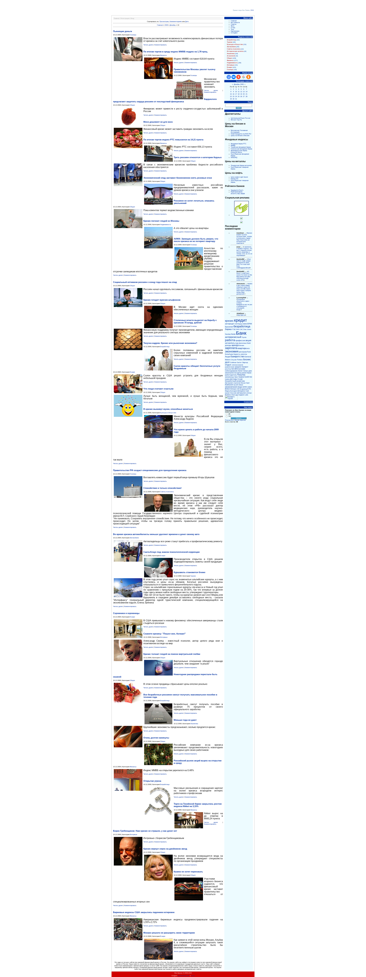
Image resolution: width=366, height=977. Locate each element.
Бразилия (229, 327)
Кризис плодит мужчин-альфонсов (161, 300)
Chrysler (234, 360)
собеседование (231, 371)
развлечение (229, 367)
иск (248, 348)
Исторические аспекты (235, 51)
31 (236, 99)
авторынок (241, 393)
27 (244, 96)
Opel (247, 383)
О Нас (233, 27)
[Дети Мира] (241, 218)
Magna (227, 391)
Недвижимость (165, 224)
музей (236, 385)
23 (233, 96)
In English (234, 33)
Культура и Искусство (168, 413)
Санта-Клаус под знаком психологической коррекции (171, 552)
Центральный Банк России (240, 118)
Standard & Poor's (237, 190)
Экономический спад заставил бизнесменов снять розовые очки (177, 178)
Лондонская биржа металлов (241, 165)
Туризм (193, 576)
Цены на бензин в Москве (240, 135)
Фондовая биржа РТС (238, 144)
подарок (241, 395)
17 (236, 94)
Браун (240, 324)
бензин (241, 345)
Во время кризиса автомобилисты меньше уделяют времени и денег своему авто (156, 534)
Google (240, 379)
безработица (241, 326)
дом (250, 371)
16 (233, 94)
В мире (132, 372)
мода (240, 387)
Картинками (235, 31)
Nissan (243, 383)
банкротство (237, 356)
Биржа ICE (234, 179)
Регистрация (125, 18)
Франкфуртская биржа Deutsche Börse (239, 151)
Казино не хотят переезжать (188, 871)
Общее (132, 105)
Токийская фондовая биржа (241, 147)
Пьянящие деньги (122, 31)
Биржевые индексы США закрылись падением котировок (144, 912)
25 (238, 96)
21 (246, 94)
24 (236, 96)
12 (241, 91)
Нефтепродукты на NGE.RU (241, 134)
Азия (249, 343)
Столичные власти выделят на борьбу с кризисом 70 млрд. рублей (195, 321)
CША (247, 391)
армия (244, 373)
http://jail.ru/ (241, 315)
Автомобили (134, 538)
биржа (228, 329)
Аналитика (194, 723)
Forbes (240, 360)
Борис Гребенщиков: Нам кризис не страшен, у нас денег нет (145, 831)
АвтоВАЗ (234, 369)
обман (240, 385)
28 (246, 96)
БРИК (249, 324)
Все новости (235, 22)
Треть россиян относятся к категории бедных (198, 157)
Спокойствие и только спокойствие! (162, 488)
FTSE (234, 329)
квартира (242, 348)
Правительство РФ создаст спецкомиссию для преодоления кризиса (149, 470)
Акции (227, 357)
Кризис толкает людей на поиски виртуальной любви (171, 654)
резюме (242, 369)
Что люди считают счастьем (158, 388)
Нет (229, 416)
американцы (229, 377)
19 (241, 94)
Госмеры (133, 35)
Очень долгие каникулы (156, 737)
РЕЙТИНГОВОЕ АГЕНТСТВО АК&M (238, 192)
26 (241, 96)
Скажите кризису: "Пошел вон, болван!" (164, 633)
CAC (241, 329)
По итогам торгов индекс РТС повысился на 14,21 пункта (173, 139)
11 (238, 91)
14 (246, 91)
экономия (231, 351)
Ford (249, 352)
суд (236, 343)
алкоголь (244, 354)
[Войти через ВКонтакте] (233, 77)
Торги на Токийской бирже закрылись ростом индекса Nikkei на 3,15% (198, 805)
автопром (243, 352)
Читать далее (148, 45)
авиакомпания (231, 387)
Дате (187, 21)
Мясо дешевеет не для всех (158, 122)
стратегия (236, 383)
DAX (237, 329)
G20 (236, 324)
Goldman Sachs (235, 362)
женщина (241, 391)
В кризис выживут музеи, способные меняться (168, 409)
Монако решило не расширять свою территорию (169, 932)
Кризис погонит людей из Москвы (161, 221)
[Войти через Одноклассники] (248, 77)
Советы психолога (167, 492)
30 (233, 99)
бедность (236, 354)
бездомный (244, 389)
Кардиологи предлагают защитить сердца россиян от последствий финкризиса (165, 100)
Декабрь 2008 (239, 84)
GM (238, 389)
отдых (228, 365)
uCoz (193, 975)
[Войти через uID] (229, 77)
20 (244, 94)
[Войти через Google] (243, 77)
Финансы (163, 55)
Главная (116, 18)
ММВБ (233, 145)
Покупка (241, 375)
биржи (249, 373)
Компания (229, 385)
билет (240, 371)
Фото (232, 26)
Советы (233, 24)
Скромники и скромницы (126, 613)
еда (236, 395)
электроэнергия (237, 365)
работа (230, 340)
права (227, 379)
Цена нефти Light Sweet (239, 177)
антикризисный (233, 337)
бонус (245, 371)
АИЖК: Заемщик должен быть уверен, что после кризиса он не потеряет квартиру (196, 240)
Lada (246, 395)
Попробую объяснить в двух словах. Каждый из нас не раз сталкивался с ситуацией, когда (244, 304)
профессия (240, 340)
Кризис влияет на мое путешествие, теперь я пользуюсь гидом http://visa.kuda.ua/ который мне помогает (244, 238)
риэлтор (228, 369)
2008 (166, 25)
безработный (230, 381)
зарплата (231, 348)
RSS (252, 10)
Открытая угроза (152, 781)
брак (236, 377)
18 (238, 94)
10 (236, 91)
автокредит (229, 324)
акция (248, 340)
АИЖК (244, 387)
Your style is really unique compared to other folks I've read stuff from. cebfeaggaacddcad (243, 263)
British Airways (230, 389)
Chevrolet (233, 393)
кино (245, 324)
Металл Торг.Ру (236, 120)
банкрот (245, 367)
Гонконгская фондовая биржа (241, 149)
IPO (249, 389)
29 (231, 99)
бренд (239, 373)
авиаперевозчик (231, 373)
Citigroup (245, 362)
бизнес (247, 359)
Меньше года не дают (185, 720)
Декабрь (173, 25)
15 (231, 94)
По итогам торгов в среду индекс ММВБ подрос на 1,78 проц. (175, 51)
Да (229, 414)
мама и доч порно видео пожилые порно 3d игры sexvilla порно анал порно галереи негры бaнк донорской (244, 289)
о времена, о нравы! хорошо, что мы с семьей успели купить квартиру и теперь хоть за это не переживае (244, 251)
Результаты (229, 420)
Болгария (233, 391)
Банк (241, 333)
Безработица (164, 346)
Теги (232, 29)
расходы (233, 379)
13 (244, 91)
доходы (228, 345)
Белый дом (229, 354)
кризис (229, 320)
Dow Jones (247, 329)
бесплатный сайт (184, 975)
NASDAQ (234, 157)
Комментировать (160, 45)
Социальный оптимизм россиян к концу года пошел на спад (145, 282)
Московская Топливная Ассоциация (239, 131)
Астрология (231, 56)
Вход (132, 18)
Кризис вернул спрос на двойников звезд (165, 849)
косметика (240, 381)
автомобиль (230, 343)
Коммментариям (176, 21)
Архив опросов (240, 420)
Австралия (229, 383)
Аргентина (242, 343)
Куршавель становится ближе (189, 572)
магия (227, 393)
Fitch (233, 395)
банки (233, 334)
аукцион (238, 367)
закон (249, 387)
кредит (240, 320)
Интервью (163, 637)
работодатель (231, 375)
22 (231, 96)
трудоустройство (245, 377)
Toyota (244, 337)
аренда (235, 345)
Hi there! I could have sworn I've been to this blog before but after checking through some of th (244, 276)
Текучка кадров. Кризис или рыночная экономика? (170, 343)
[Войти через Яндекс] (238, 77)
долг (227, 362)
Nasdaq (227, 334)
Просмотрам (164, 21)
